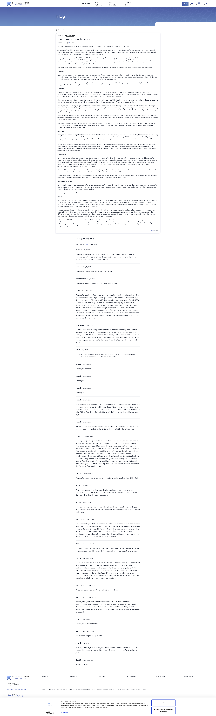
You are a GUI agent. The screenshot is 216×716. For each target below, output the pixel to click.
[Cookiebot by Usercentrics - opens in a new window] (49, 712)
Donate (192, 4)
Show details (64, 712)
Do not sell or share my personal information (163, 710)
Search (206, 4)
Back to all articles (63, 30)
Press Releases (189, 676)
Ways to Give (128, 4)
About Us (45, 676)
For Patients (98, 4)
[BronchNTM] (18, 4)
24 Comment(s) (64, 43)
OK (163, 703)
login (86, 244)
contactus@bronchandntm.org (16, 689)
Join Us (185, 3)
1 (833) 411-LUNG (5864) (15, 696)
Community (85, 4)
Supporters (199, 4)
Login (152, 230)
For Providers (113, 4)
